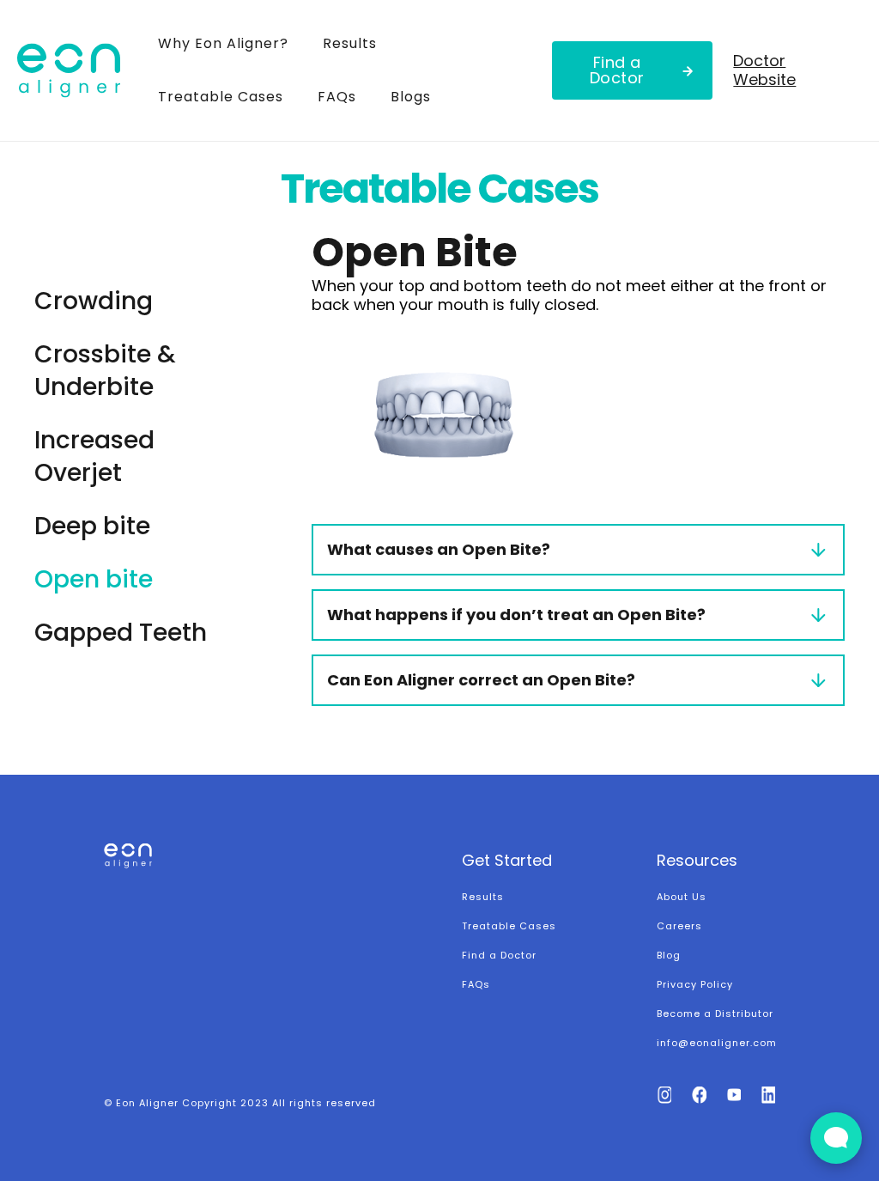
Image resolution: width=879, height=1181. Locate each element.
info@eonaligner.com (717, 1043)
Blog (669, 955)
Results (350, 43)
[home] (79, 70)
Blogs (411, 97)
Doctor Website (764, 70)
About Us (681, 897)
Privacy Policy (695, 984)
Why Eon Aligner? (223, 43)
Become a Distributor (715, 1013)
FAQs (337, 97)
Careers (679, 926)
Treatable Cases (220, 97)
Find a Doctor (617, 70)
